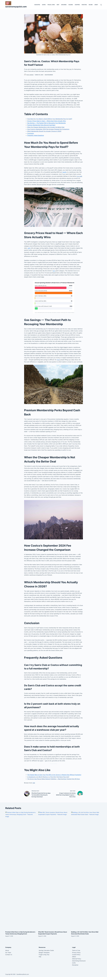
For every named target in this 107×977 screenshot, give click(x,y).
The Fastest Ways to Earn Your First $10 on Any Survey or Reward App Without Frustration (54, 775)
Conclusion (30, 133)
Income (91, 4)
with (29, 248)
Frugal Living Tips (44, 954)
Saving (44, 4)
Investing (84, 4)
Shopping (77, 4)
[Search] (101, 4)
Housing (70, 4)
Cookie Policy (76, 954)
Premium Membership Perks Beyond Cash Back (41, 125)
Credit (96, 4)
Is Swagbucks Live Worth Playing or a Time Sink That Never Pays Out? (48, 777)
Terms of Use (76, 950)
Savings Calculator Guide (46, 950)
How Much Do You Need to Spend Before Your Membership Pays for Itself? (49, 119)
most (58, 359)
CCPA (74, 963)
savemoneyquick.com (16, 6)
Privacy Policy (76, 952)
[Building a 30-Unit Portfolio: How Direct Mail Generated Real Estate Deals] (86, 870)
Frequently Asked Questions (35, 135)
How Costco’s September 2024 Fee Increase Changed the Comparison (48, 129)
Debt (58, 4)
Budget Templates (44, 952)
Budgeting (37, 4)
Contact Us (8, 954)
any (54, 271)
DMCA (74, 956)
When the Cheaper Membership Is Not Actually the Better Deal (45, 127)
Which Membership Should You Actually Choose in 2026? (44, 131)
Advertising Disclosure (79, 961)
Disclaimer (75, 965)
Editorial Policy (76, 959)
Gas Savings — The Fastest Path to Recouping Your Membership (46, 123)
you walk (79, 176)
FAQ (40, 956)
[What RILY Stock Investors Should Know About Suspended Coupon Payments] (53, 870)
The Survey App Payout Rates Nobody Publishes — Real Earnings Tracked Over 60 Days (53, 779)
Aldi (34, 783)
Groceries (64, 4)
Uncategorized (49, 74)
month (64, 172)
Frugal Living (51, 4)
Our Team (8, 952)
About (7, 950)
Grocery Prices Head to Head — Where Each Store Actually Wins (46, 121)
